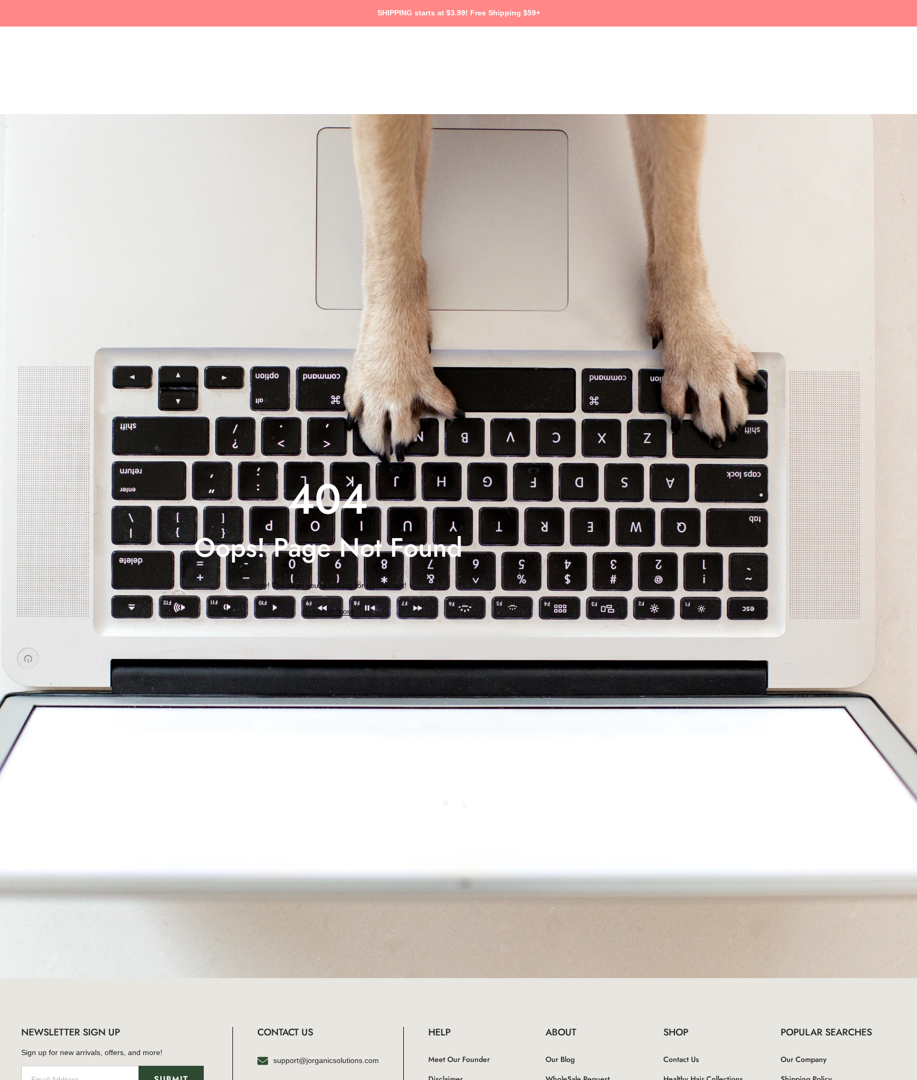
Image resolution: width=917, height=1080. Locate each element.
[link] (328, 612)
